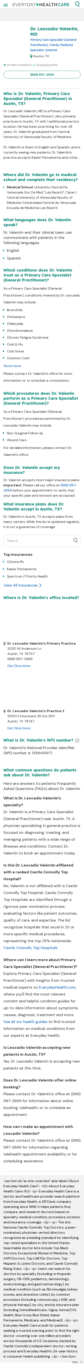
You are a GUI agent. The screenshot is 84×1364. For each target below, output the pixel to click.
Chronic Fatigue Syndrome (27, 337)
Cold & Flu (15, 344)
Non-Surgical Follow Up (25, 433)
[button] (77, 4)
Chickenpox (16, 317)
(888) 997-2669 (42, 75)
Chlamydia (15, 323)
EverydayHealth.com (57, 987)
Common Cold (18, 358)
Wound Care (16, 440)
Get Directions (18, 666)
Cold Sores (15, 351)
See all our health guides (25, 1021)
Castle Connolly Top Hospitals (30, 947)
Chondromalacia (20, 330)
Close (75, 1362)
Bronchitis (15, 310)
